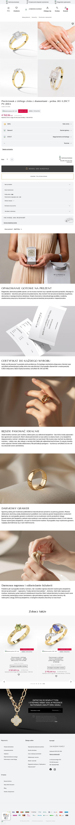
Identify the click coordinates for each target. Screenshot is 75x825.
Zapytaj (17, 229)
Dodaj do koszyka (39, 169)
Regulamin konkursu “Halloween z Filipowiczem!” (37, 765)
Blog (5, 788)
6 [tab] (41, 684)
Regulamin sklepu (50, 821)
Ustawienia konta (8, 750)
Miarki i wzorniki (32, 760)
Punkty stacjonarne (9, 791)
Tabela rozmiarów (7, 149)
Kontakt (52, 740)
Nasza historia (7, 781)
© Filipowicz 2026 (24, 821)
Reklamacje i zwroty (33, 757)
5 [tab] (39, 684)
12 (56, 666)
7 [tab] (43, 684)
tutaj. (56, 721)
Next (71, 682)
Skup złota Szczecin (9, 784)
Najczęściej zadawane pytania (36, 746)
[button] (18, 675)
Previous (4, 682)
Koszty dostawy (32, 750)
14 (18, 666)
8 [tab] (44, 684)
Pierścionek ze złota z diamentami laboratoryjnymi (18, 659)
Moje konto (4, 740)
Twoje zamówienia (8, 746)
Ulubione (6, 753)
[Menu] (9, 813)
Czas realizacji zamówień (34, 753)
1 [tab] (32, 684)
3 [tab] (35, 684)
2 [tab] (33, 684)
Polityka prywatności (37, 821)
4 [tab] (37, 684)
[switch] (6, 818)
